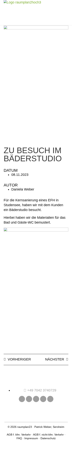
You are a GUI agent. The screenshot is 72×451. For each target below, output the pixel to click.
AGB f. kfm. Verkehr (19, 434)
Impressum (31, 438)
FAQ (19, 438)
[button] (60, 12)
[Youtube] (36, 399)
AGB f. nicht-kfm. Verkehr (48, 434)
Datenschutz (48, 438)
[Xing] (43, 399)
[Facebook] (22, 399)
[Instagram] (29, 399)
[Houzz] (50, 399)
